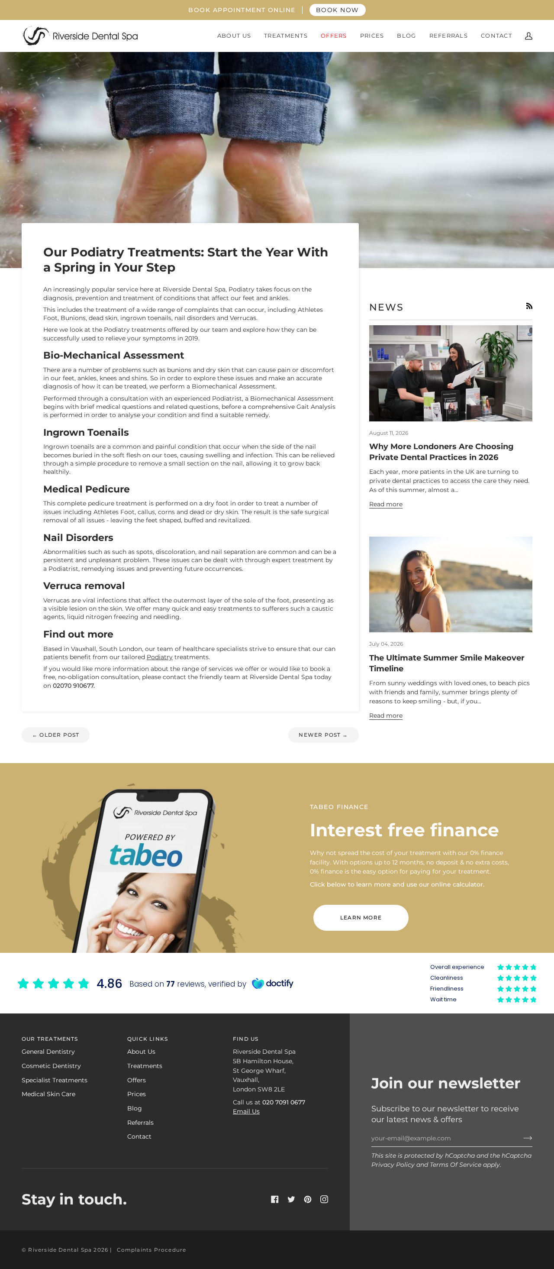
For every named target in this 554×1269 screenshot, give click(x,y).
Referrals (140, 1123)
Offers (136, 1080)
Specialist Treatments (54, 1080)
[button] (234, 36)
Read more (386, 504)
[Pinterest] (308, 1199)
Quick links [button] (147, 1039)
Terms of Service (455, 1165)
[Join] (520, 1138)
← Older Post (55, 735)
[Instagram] (324, 1199)
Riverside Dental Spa (60, 1249)
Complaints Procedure (152, 1249)
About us (141, 1051)
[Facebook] (275, 1199)
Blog (134, 1108)
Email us (246, 1111)
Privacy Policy (393, 1165)
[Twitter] (291, 1199)
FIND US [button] (245, 1039)
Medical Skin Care (48, 1094)
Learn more (361, 917)
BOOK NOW (337, 10)
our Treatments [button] (50, 1039)
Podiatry (160, 657)
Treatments (144, 1066)
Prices (136, 1094)
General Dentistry (48, 1051)
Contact (139, 1136)
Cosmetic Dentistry (51, 1066)
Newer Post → (323, 735)
